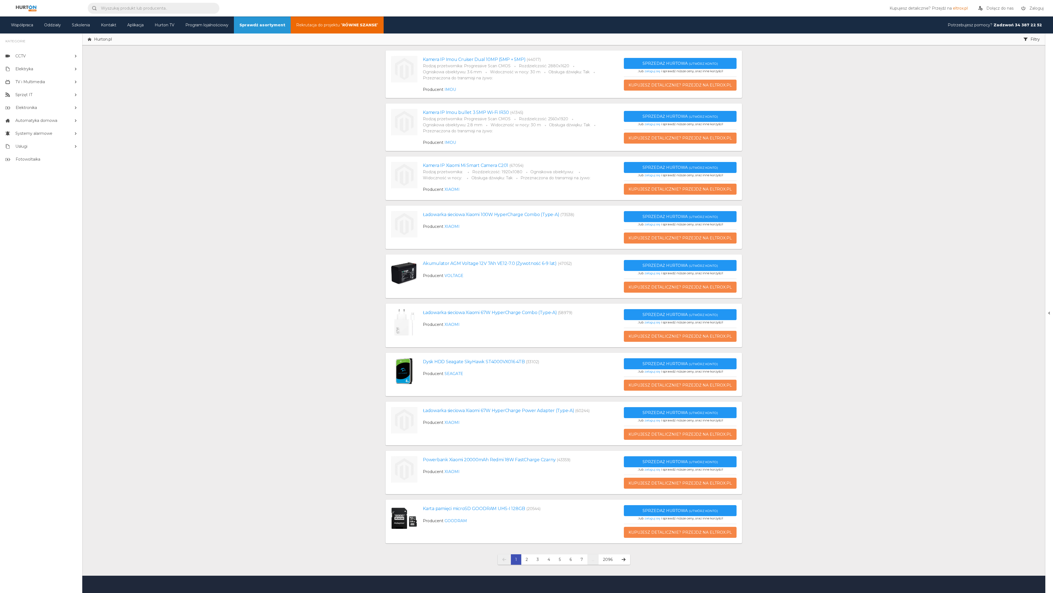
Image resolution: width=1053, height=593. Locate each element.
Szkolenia (81, 25)
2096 (608, 559)
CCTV (20, 56)
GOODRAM (456, 520)
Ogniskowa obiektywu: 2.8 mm (452, 124)
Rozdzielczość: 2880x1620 (544, 65)
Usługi (21, 146)
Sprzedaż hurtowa (680, 63)
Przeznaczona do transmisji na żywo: (458, 77)
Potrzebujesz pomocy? (995, 25)
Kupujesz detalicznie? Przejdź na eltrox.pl (680, 85)
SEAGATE (454, 373)
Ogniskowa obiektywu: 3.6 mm (452, 71)
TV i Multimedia (30, 81)
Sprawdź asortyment (262, 25)
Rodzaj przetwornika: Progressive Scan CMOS (467, 65)
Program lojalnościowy (206, 25)
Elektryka (24, 68)
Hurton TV (164, 25)
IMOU (450, 89)
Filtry (1035, 39)
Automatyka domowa (36, 120)
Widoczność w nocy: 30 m (515, 71)
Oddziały (52, 25)
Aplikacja (135, 25)
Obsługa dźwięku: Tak (569, 71)
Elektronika (26, 107)
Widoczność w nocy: (443, 177)
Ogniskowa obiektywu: (552, 171)
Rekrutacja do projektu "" (337, 25)
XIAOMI (452, 189)
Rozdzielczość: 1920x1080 (497, 171)
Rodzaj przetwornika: (443, 171)
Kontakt (108, 25)
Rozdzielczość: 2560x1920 (543, 118)
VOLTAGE (454, 275)
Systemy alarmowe (33, 133)
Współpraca (22, 25)
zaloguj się (652, 71)
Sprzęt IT (23, 94)
